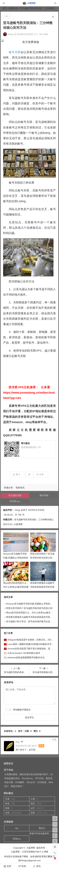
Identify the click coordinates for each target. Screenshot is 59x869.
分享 (41, 474)
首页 (4, 8)
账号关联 (15, 52)
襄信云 (42, 828)
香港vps (17, 838)
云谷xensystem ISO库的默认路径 (23, 653)
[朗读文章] (53, 17)
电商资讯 (13, 8)
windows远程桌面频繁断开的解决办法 (26, 657)
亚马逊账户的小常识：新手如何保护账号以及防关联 (31, 621)
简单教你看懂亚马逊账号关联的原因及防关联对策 (30, 617)
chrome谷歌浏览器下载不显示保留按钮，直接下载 (32, 648)
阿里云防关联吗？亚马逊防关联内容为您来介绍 (29, 608)
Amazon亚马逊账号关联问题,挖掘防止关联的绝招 (30, 603)
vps (16, 828)
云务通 (45, 387)
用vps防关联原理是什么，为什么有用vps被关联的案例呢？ (16, 587)
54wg (10, 34)
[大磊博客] (29, 4)
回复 (54, 739)
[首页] (54, 818)
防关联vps (15, 501)
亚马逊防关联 (15, 495)
